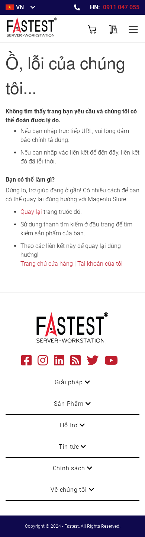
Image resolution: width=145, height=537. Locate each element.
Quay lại (31, 211)
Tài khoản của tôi (100, 263)
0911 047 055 (121, 7)
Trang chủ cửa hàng (46, 263)
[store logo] (39, 28)
